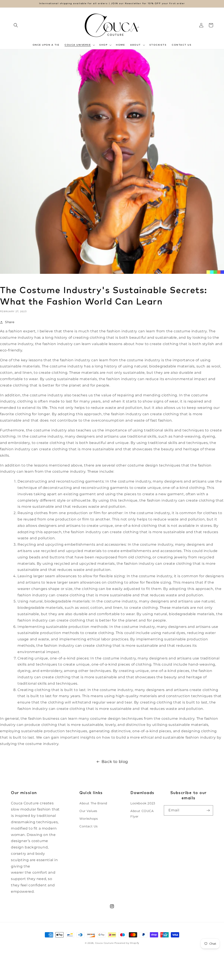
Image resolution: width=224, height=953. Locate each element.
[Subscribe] (208, 810)
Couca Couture (104, 943)
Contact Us (88, 826)
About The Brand (93, 803)
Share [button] (9, 322)
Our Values (88, 811)
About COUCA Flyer (142, 813)
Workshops (88, 819)
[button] (16, 25)
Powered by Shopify (126, 943)
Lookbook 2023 (142, 803)
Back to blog (115, 761)
